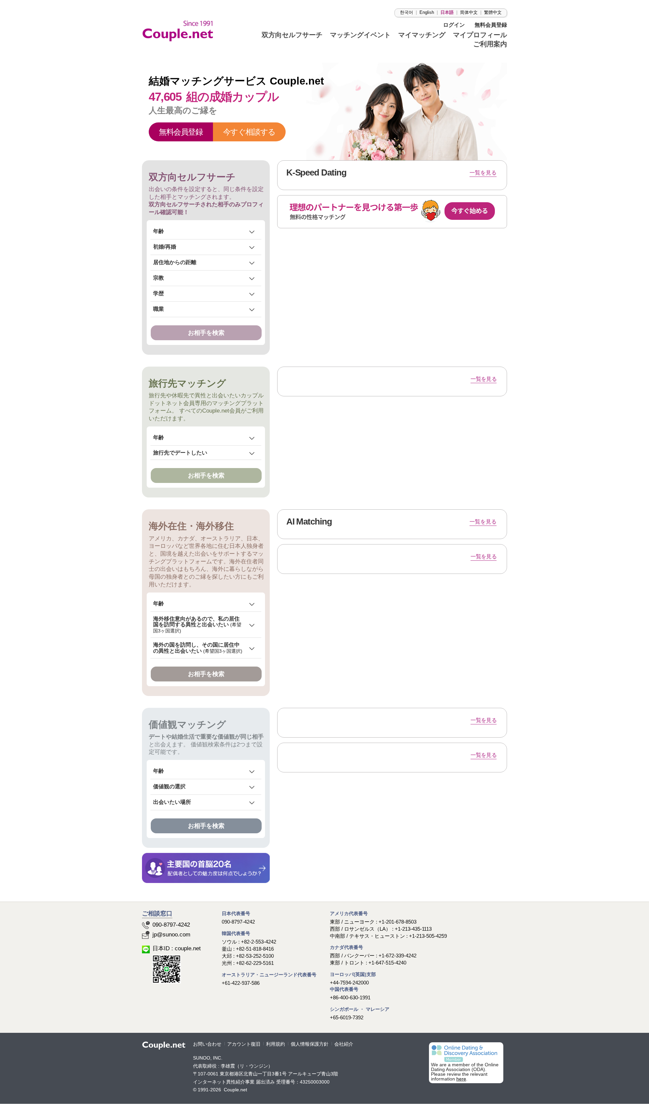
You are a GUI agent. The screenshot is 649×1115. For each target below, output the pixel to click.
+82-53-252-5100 (255, 956)
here (461, 1079)
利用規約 (275, 1044)
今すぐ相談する (249, 131)
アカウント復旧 (243, 1044)
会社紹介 (343, 1044)
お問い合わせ (207, 1044)
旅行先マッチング (187, 383)
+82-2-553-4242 (258, 942)
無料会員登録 (181, 131)
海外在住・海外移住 (191, 526)
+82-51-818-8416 (255, 949)
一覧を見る (484, 379)
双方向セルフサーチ (192, 177)
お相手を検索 (206, 332)
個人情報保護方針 (310, 1044)
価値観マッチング (187, 724)
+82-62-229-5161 (255, 963)
